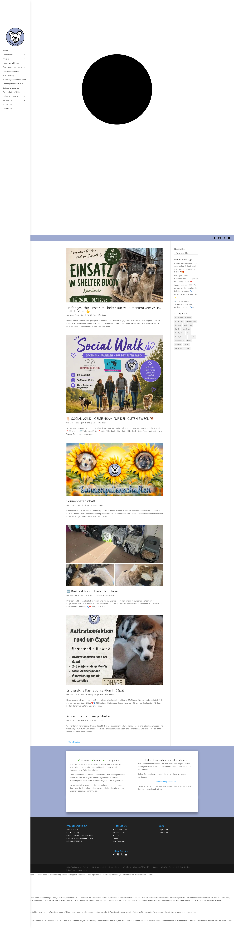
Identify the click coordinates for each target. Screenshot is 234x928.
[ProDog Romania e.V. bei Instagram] (118, 855)
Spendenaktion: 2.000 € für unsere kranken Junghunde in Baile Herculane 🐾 (185, 288)
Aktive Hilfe (7, 100)
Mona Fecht (74, 315)
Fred (185, 325)
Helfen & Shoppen (10, 96)
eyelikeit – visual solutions (110, 867)
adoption (188, 317)
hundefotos (186, 329)
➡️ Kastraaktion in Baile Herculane (92, 591)
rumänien (192, 337)
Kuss (188, 333)
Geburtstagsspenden (11, 88)
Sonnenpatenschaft (80, 501)
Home (5, 50)
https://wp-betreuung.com (77, 870)
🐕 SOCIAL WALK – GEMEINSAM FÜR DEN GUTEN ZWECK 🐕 (110, 418)
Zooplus (116, 838)
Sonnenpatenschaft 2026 (13, 84)
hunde (177, 329)
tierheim (186, 344)
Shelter (188, 341)
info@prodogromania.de (166, 781)
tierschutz (178, 348)
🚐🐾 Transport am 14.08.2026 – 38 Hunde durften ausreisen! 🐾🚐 (184, 304)
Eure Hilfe (97, 315)
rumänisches (179, 341)
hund (190, 325)
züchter (187, 348)
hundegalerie (179, 333)
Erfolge (97, 595)
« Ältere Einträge (73, 742)
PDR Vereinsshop (120, 829)
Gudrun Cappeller (77, 505)
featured (178, 325)
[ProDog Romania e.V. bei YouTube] (126, 855)
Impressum (7, 104)
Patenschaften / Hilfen (12, 92)
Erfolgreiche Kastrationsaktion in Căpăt (95, 690)
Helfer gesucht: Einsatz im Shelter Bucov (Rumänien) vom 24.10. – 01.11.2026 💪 (113, 309)
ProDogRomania (180, 337)
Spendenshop (8, 75)
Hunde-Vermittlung (11, 63)
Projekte (6, 59)
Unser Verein (8, 55)
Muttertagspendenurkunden (14, 79)
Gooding (116, 835)
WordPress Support (151, 867)
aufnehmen (179, 321)
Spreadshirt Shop (120, 832)
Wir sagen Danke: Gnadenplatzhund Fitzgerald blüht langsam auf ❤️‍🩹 (186, 278)
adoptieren (179, 317)
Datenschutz (8, 109)
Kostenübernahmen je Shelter (88, 716)
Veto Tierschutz (119, 841)
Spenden (178, 344)
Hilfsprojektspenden (11, 71)
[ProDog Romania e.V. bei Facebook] (114, 855)
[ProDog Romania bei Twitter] (122, 855)
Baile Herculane (190, 321)
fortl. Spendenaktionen (12, 67)
